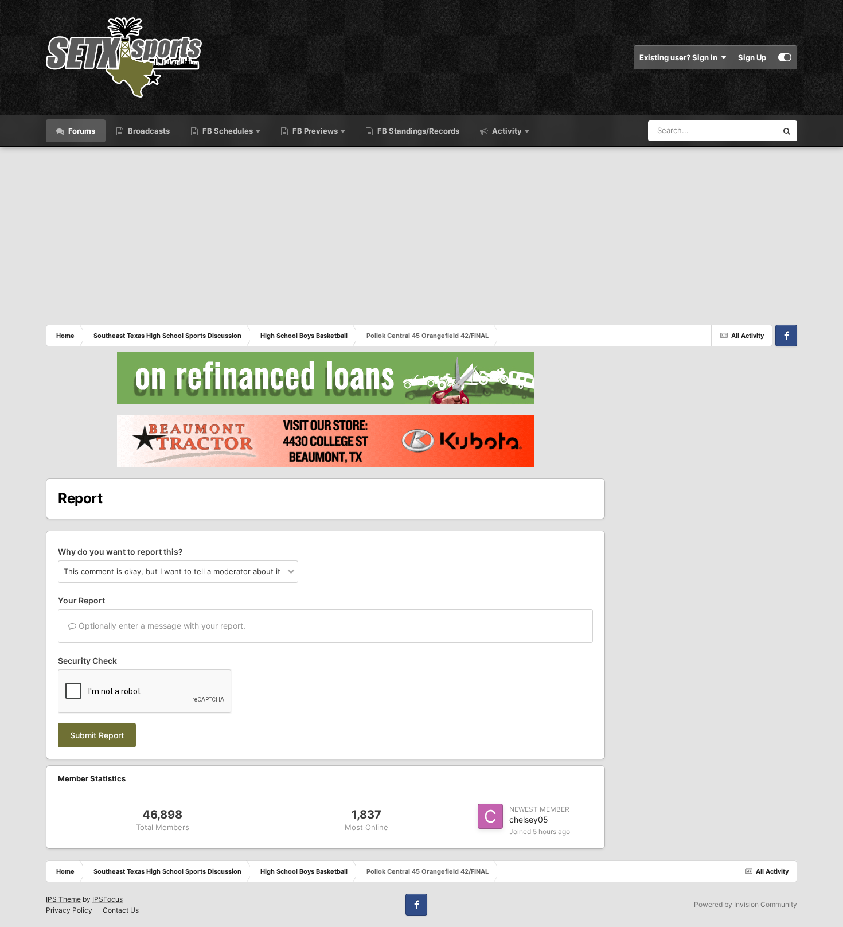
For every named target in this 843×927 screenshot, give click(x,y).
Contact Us (121, 910)
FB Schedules (228, 130)
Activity (506, 130)
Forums (81, 130)
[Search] (786, 130)
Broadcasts (148, 130)
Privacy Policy (69, 910)
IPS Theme (63, 899)
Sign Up (752, 57)
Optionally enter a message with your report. (160, 625)
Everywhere (742, 130)
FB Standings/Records (417, 130)
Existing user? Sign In (680, 57)
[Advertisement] (421, 233)
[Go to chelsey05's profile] (490, 816)
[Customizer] (784, 57)
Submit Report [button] (97, 735)
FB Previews (315, 130)
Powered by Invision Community (745, 904)
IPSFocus (107, 899)
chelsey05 (528, 819)
